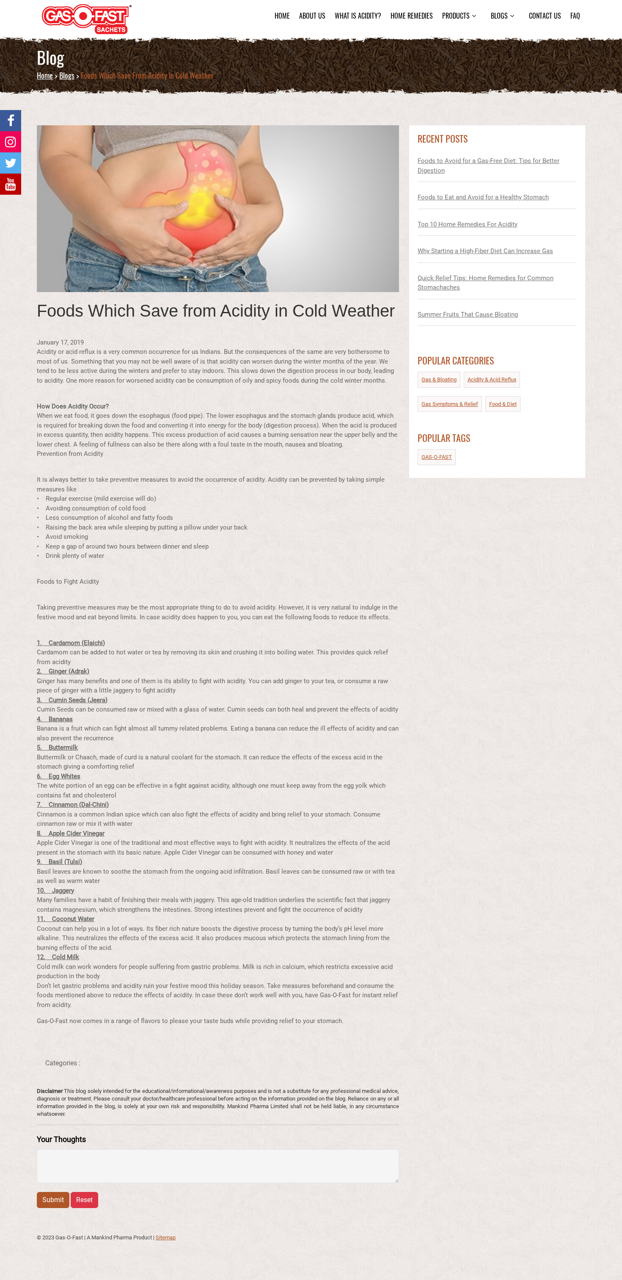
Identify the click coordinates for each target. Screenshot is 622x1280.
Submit (53, 1200)
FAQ (575, 16)
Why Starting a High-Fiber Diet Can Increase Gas (485, 251)
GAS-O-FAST (436, 457)
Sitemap (166, 1237)
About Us (312, 16)
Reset (84, 1200)
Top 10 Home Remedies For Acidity (467, 224)
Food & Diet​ (503, 404)
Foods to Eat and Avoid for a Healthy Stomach (483, 197)
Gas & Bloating (439, 379)
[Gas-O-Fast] (10, 120)
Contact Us (545, 16)
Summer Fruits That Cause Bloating (468, 314)
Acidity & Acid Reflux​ (492, 379)
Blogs (499, 16)
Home (282, 16)
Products (456, 16)
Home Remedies (412, 16)
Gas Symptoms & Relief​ (449, 404)
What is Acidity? (358, 16)
